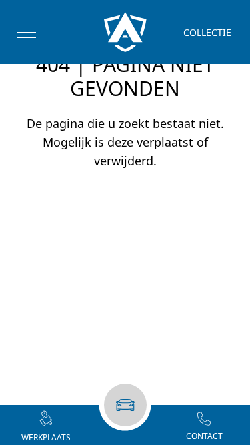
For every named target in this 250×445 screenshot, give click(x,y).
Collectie (207, 32)
